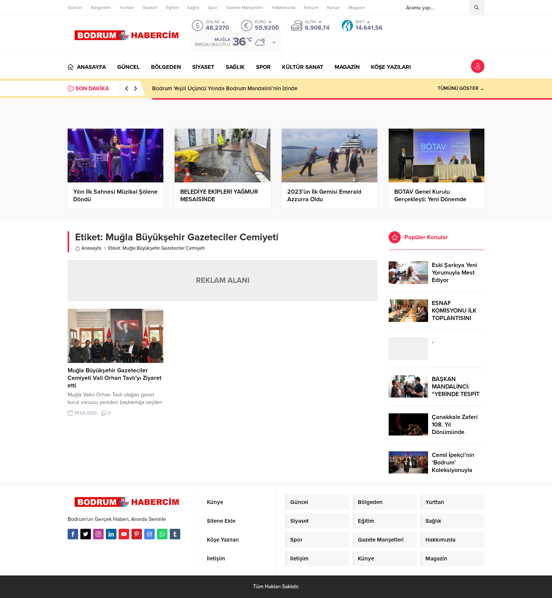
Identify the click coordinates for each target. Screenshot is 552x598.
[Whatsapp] (162, 534)
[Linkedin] (111, 534)
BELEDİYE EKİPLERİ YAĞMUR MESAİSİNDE (219, 195)
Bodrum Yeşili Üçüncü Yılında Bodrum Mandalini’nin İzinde (224, 88)
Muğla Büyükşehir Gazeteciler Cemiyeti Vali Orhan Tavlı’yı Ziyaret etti (114, 378)
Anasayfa (91, 248)
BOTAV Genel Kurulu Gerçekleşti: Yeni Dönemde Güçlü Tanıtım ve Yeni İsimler (432, 199)
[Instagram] (98, 534)
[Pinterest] (136, 534)
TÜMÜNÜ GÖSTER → (460, 88)
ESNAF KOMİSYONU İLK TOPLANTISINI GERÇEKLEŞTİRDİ (455, 314)
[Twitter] (85, 534)
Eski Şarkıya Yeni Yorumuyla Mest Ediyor (454, 272)
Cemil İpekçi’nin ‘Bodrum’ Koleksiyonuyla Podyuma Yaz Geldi (457, 466)
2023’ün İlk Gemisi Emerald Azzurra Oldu (324, 195)
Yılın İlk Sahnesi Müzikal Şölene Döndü (115, 195)
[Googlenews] (149, 534)
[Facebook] (73, 534)
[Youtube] (124, 534)
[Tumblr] (175, 534)
